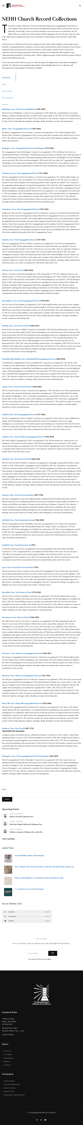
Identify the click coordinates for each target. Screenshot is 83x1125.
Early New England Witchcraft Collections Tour (26, 824)
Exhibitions (7, 1061)
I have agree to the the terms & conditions (39, 959)
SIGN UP (52, 953)
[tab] (9, 77)
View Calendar (8, 839)
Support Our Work (9, 1091)
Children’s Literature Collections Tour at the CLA (26, 832)
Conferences (7, 1065)
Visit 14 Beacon (8, 1054)
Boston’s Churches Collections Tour (22, 817)
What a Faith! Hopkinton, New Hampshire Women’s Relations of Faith (39, 878)
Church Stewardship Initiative (12, 1084)
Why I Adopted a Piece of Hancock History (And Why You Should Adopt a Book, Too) (44, 867)
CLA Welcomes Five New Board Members (29, 889)
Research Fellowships (10, 1088)
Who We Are (7, 1051)
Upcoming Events (8, 1058)
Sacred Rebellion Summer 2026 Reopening (29, 855)
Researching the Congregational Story (14, 1095)
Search (4, 789)
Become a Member (9, 1081)
